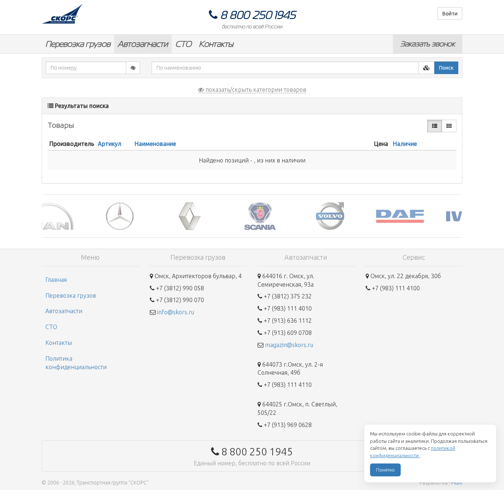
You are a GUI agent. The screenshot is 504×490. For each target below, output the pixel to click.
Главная (56, 279)
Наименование (155, 143)
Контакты (216, 44)
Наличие (405, 143)
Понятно (385, 469)
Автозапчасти (143, 44)
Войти (450, 14)
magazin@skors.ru (289, 345)
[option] (77, 216)
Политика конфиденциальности (76, 362)
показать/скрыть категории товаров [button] (255, 89)
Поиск (446, 68)
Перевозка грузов (77, 44)
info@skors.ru (175, 312)
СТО (183, 44)
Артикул (109, 143)
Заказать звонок (427, 44)
